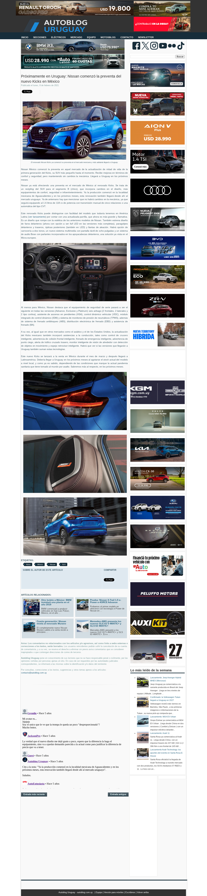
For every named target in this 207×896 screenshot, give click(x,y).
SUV (64, 564)
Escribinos (130, 892)
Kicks (28, 564)
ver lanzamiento (37, 217)
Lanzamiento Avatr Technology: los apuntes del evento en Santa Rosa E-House (166, 753)
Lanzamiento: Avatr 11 (160, 733)
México (40, 564)
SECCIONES (39, 37)
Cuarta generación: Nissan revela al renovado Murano (51, 622)
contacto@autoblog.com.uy (34, 673)
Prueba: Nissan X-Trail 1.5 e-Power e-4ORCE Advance (105, 601)
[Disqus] (74, 748)
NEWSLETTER (146, 37)
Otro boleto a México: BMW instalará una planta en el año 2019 (56, 602)
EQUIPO (91, 37)
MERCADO (76, 37)
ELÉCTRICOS (58, 37)
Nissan (52, 564)
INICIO (24, 37)
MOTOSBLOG (108, 37)
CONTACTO (126, 37)
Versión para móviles (114, 892)
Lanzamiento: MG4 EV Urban (163, 717)
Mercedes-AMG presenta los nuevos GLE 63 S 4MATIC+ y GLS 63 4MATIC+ (105, 623)
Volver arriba (143, 892)
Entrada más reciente (34, 794)
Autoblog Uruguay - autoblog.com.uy (76, 892)
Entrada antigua (118, 794)
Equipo (99, 892)
